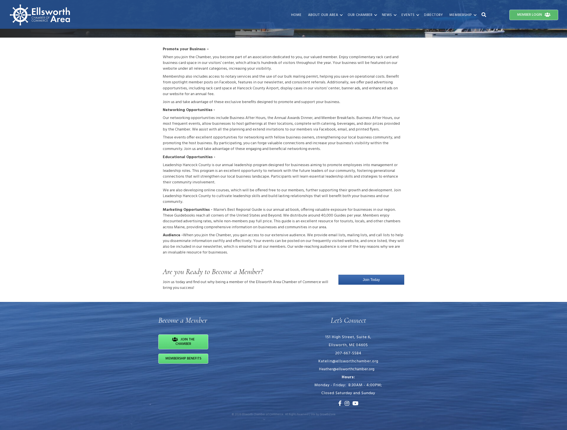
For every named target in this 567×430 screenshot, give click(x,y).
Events (408, 15)
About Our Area (323, 15)
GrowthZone (328, 414)
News (387, 15)
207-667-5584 (348, 353)
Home (296, 15)
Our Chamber (360, 15)
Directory (433, 15)
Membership (460, 15)
